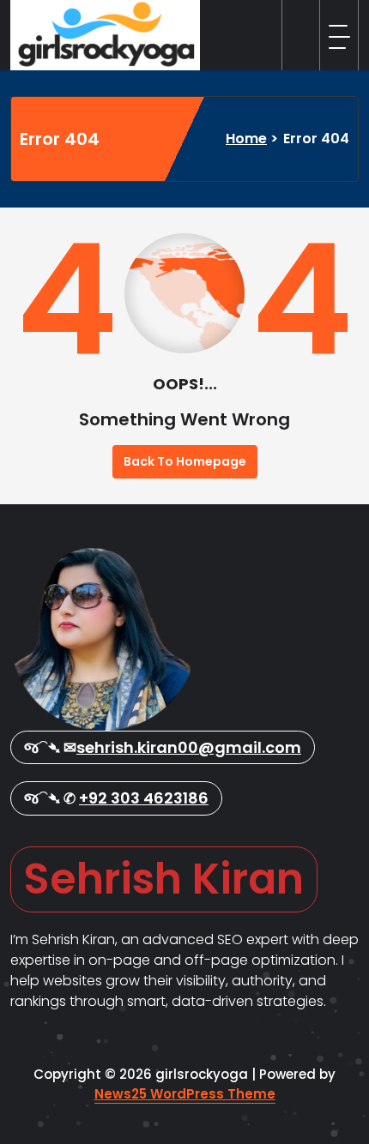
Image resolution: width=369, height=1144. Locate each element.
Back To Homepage (185, 461)
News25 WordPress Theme (184, 1094)
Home (246, 138)
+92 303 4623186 (144, 798)
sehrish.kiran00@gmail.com (188, 747)
